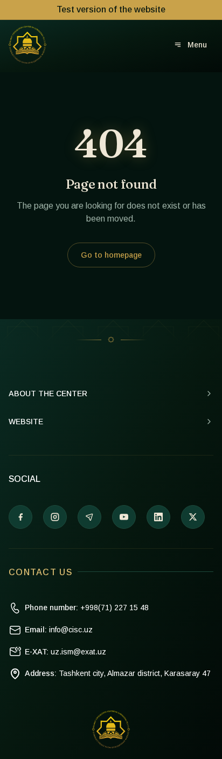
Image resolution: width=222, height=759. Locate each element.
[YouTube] (124, 517)
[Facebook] (20, 517)
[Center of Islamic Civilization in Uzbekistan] (111, 729)
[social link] (193, 517)
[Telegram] (89, 517)
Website (26, 421)
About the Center (48, 393)
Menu (197, 44)
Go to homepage (111, 255)
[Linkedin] (158, 517)
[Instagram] (55, 517)
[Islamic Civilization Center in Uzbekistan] (27, 45)
